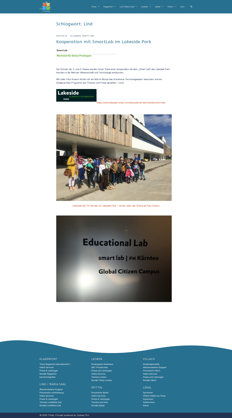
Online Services (46, 367)
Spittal (157, 6)
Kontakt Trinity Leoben (101, 380)
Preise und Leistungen (101, 370)
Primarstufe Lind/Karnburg (51, 392)
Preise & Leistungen (48, 370)
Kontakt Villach (149, 380)
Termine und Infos (99, 402)
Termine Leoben (98, 377)
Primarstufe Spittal (99, 392)
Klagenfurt (108, 6)
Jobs (182, 6)
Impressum (148, 399)
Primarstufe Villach (151, 370)
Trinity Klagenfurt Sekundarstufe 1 (54, 364)
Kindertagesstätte (151, 364)
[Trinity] (46, 6)
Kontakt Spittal (97, 405)
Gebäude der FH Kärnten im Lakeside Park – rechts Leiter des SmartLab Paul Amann (116, 205)
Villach (170, 6)
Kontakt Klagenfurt (48, 374)
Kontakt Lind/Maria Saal (50, 405)
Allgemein (75, 36)
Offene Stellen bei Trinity (154, 396)
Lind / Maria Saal (127, 6)
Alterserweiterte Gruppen (51, 389)
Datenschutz (149, 402)
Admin (146, 405)
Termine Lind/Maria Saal (50, 402)
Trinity (94, 6)
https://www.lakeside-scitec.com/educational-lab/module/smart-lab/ (131, 102)
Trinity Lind (88, 36)
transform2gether (47, 377)
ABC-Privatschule (99, 367)
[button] (191, 7)
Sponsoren (148, 392)
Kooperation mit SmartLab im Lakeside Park (103, 41)
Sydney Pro (83, 415)
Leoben (144, 6)
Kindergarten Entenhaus (102, 364)
